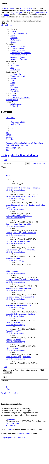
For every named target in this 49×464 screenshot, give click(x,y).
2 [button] (6, 173)
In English (14, 106)
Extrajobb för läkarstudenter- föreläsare (20, 314)
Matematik (14, 78)
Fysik (12, 80)
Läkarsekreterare (12, 348)
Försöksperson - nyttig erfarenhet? (18, 357)
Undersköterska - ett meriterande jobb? (20, 241)
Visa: (5, 370)
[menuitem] (17, 122)
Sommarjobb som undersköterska (18, 288)
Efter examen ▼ (12, 93)
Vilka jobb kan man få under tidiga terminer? (22, 280)
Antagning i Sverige (18, 46)
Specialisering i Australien (20, 98)
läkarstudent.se (6, 25)
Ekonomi (13, 63)
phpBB (10, 429)
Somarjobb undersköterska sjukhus (19, 224)
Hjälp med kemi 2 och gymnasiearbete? (20, 297)
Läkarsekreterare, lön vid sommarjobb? (20, 250)
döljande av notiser (40, 13)
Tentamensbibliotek (17, 76)
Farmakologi (15, 91)
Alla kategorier (16, 104)
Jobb (12, 68)
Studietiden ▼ (11, 61)
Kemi (12, 83)
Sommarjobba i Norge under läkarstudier (21, 233)
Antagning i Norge (17, 57)
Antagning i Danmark (18, 59)
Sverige (13, 31)
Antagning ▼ (11, 44)
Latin (12, 85)
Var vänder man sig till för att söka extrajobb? (23, 196)
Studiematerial (15, 74)
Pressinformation (12, 100)
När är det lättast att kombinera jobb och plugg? (23, 188)
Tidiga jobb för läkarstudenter (19, 155)
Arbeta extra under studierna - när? (19, 305)
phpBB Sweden (24, 433)
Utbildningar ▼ (12, 29)
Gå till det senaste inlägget (15, 190)
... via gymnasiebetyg (18, 48)
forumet (6, 15)
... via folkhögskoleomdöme (20, 53)
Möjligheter (14, 65)
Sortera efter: (26, 370)
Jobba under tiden (12, 271)
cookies (27, 10)
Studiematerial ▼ (12, 72)
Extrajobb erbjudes (13, 258)
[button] (8, 175)
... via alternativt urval (18, 55)
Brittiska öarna (15, 40)
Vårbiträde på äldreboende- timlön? (19, 216)
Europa (13, 42)
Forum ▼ (9, 102)
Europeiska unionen (8, 8)
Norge (12, 36)
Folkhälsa (14, 87)
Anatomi (13, 89)
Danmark (13, 38)
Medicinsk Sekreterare (14, 322)
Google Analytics (16, 13)
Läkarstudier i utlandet (18, 33)
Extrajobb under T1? (13, 331)
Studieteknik (15, 70)
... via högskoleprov (17, 51)
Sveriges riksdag (26, 8)
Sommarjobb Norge (13, 340)
